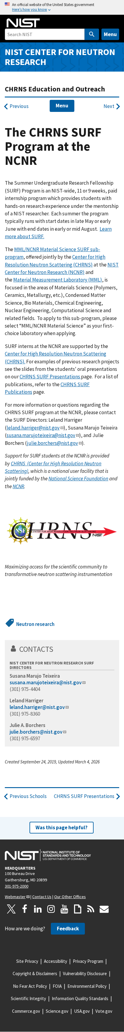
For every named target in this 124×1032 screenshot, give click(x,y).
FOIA (57, 986)
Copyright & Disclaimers (35, 973)
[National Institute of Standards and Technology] (48, 855)
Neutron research (35, 624)
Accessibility (55, 961)
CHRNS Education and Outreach (55, 89)
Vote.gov (103, 1011)
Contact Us (41, 896)
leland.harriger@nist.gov (33, 427)
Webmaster (15, 896)
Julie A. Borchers (27, 725)
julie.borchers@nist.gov (52, 443)
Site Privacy (27, 961)
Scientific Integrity (28, 998)
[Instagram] (51, 909)
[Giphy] (77, 909)
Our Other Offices (70, 896)
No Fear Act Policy (30, 986)
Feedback (68, 928)
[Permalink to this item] (57, 649)
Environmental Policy (87, 986)
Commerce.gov (26, 1011)
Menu (110, 34)
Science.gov (57, 1011)
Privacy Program (88, 961)
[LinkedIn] (38, 909)
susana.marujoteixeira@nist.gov (41, 435)
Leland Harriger (26, 700)
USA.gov (82, 1011)
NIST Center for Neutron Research (60, 56)
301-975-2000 (16, 886)
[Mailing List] (104, 909)
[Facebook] (24, 909)
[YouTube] (64, 909)
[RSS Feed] (91, 909)
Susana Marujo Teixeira (35, 676)
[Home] (23, 23)
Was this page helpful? (62, 827)
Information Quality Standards (80, 998)
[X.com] (11, 909)
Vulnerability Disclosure (85, 973)
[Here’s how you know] (62, 7)
